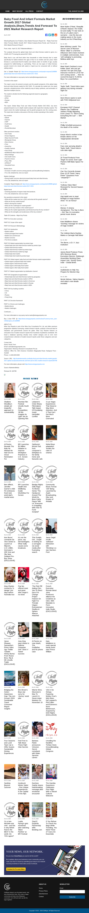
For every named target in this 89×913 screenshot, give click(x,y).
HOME (7, 11)
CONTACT (39, 11)
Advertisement (43, 893)
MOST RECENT (17, 11)
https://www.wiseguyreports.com (35, 364)
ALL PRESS (29, 11)
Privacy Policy (43, 891)
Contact (41, 896)
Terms (41, 888)
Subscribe (72, 897)
